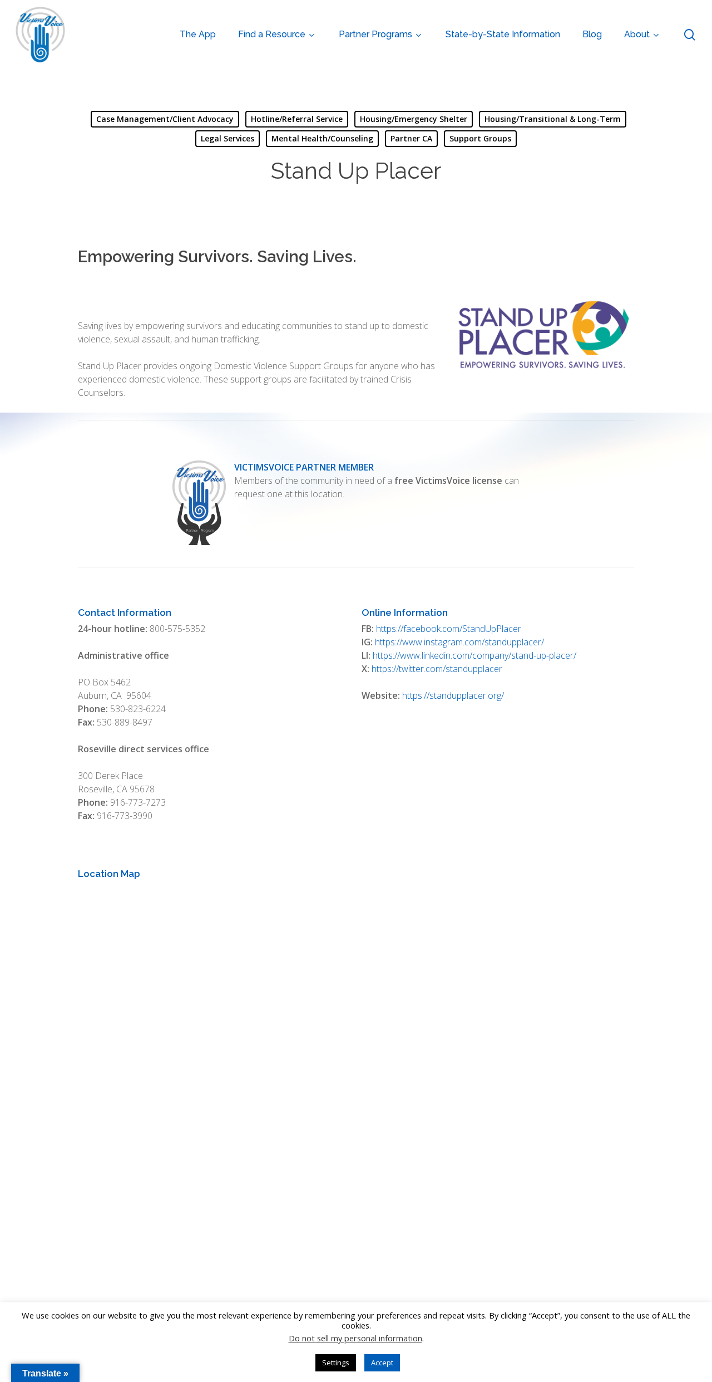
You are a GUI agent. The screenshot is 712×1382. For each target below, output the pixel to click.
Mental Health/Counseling (322, 138)
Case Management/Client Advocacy (165, 119)
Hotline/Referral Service (297, 119)
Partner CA (411, 138)
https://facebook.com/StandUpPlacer (448, 629)
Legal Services (227, 138)
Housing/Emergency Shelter (413, 119)
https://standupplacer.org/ (453, 695)
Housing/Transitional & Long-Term (552, 119)
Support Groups (480, 138)
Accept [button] (382, 1363)
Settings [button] (335, 1363)
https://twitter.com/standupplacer (437, 669)
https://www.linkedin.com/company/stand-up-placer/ (474, 655)
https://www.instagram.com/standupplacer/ (459, 642)
